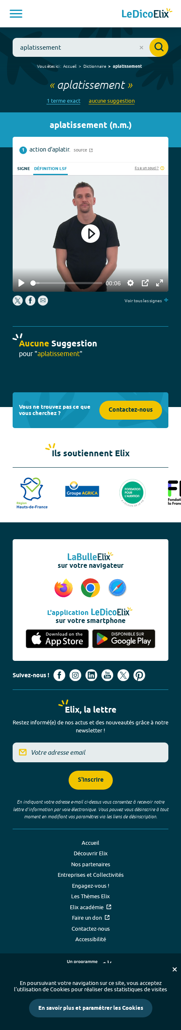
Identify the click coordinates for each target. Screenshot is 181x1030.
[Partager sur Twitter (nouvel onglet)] (18, 303)
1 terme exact (63, 101)
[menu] (16, 13)
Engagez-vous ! (90, 885)
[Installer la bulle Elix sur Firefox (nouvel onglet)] (65, 588)
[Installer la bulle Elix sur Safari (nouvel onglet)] (117, 588)
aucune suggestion (112, 101)
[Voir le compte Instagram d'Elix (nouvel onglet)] (75, 675)
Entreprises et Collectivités (91, 874)
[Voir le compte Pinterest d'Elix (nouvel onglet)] (139, 675)
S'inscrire (91, 780)
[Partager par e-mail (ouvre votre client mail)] (43, 303)
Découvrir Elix (91, 853)
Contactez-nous (131, 410)
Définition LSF (50, 169)
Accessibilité (90, 939)
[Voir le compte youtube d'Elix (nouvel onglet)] (107, 675)
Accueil (70, 66)
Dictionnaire (94, 66)
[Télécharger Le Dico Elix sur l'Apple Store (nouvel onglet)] (57, 638)
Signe (23, 169)
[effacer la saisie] (141, 47)
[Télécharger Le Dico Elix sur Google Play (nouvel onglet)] (123, 638)
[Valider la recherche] (158, 47)
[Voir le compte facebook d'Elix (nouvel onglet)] (59, 675)
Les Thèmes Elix (90, 896)
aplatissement (127, 66)
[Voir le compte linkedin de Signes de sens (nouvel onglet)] (91, 675)
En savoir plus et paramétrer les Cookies (90, 1008)
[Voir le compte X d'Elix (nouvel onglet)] (123, 675)
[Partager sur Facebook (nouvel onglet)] (30, 303)
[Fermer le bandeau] (174, 969)
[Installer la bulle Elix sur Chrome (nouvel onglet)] (92, 588)
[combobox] (90, 47)
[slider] (66, 283)
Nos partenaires (90, 864)
